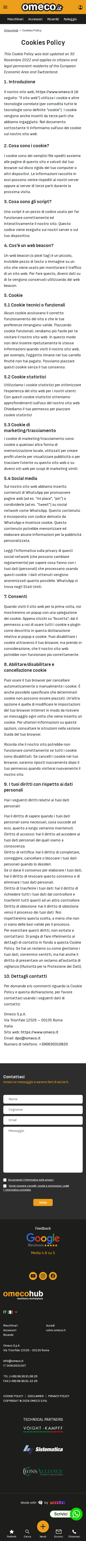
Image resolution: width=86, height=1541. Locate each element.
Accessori (35, 19)
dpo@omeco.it (28, 1038)
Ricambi (53, 19)
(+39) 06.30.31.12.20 (23, 1381)
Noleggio (70, 19)
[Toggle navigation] (6, 7)
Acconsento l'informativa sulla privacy (31, 1180)
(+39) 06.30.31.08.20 (23, 1376)
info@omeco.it (13, 1361)
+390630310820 (53, 1044)
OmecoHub (11, 30)
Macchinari (15, 19)
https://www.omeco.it (54, 92)
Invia (43, 1202)
